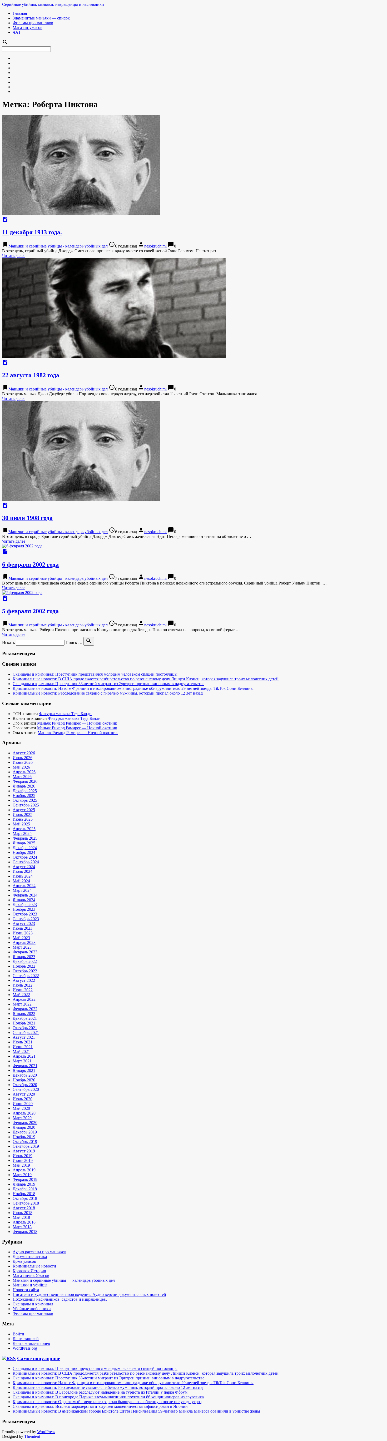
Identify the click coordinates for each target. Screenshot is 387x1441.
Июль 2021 (22, 1042)
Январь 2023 (24, 956)
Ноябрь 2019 (24, 1137)
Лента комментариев (31, 1343)
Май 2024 (21, 881)
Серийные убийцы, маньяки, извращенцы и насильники (53, 4)
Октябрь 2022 (25, 971)
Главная (20, 13)
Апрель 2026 (24, 772)
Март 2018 (22, 1227)
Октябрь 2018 (25, 1198)
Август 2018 (24, 1208)
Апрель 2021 (24, 1056)
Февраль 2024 (25, 895)
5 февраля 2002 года (30, 611)
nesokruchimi (155, 246)
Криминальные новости (34, 1266)
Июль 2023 (22, 928)
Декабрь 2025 (25, 791)
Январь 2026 (24, 786)
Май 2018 (21, 1217)
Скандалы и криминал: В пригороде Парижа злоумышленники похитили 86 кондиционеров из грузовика (108, 1397)
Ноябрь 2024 (24, 852)
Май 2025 (21, 824)
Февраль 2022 (25, 1009)
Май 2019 (21, 1165)
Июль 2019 (22, 1155)
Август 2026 (24, 753)
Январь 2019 (24, 1184)
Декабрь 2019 (25, 1132)
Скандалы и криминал (33, 1304)
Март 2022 (22, 1004)
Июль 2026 (22, 757)
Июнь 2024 (23, 876)
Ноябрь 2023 (24, 909)
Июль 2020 (22, 1099)
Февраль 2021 (25, 1065)
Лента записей (26, 1338)
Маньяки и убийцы (30, 1285)
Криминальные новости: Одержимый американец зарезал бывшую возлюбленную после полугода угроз (107, 1401)
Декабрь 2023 (25, 904)
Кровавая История (29, 1271)
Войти (18, 1334)
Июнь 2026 (23, 762)
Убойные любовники (32, 1308)
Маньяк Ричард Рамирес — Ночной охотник (77, 723)
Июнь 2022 (23, 990)
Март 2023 (22, 947)
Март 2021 (22, 1061)
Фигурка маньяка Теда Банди (65, 713)
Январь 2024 (24, 900)
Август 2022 (24, 980)
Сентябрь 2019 (26, 1146)
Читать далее (13, 255)
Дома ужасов (24, 1261)
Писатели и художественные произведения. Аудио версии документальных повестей (89, 1294)
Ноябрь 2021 (24, 1023)
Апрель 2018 (24, 1222)
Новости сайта (26, 1290)
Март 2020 (22, 1118)
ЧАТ (17, 32)
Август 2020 (24, 1094)
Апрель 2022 (24, 999)
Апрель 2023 (24, 942)
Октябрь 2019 (25, 1141)
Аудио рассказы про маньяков (39, 1252)
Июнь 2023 (23, 933)
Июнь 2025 (23, 819)
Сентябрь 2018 (26, 1203)
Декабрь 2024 (25, 847)
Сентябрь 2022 (26, 975)
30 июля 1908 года (27, 517)
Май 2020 (21, 1108)
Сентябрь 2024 (26, 862)
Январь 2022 (24, 1013)
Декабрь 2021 (25, 1018)
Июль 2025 (22, 814)
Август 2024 (24, 866)
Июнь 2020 (23, 1103)
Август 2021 (24, 1037)
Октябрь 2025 (25, 800)
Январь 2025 (24, 843)
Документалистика (30, 1256)
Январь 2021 (24, 1070)
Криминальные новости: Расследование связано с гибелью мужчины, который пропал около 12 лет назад (108, 693)
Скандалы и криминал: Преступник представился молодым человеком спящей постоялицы (95, 674)
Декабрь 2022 (25, 961)
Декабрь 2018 (25, 1189)
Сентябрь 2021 (26, 1032)
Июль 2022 (22, 985)
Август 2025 (24, 810)
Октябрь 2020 (25, 1084)
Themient (32, 1436)
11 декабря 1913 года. (32, 232)
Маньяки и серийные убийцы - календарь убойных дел (58, 246)
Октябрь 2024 (25, 857)
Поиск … (74, 642)
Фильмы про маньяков (33, 23)
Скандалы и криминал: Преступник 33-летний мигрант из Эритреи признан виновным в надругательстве (108, 683)
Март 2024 (22, 890)
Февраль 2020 (25, 1122)
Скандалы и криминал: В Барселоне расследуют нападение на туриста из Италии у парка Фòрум (100, 1392)
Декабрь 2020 (25, 1075)
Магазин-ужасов (27, 27)
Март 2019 (22, 1174)
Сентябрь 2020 (26, 1089)
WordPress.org (25, 1348)
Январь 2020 (24, 1127)
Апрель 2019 (24, 1170)
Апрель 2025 (24, 828)
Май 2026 (21, 767)
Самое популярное (38, 1358)
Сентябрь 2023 (26, 919)
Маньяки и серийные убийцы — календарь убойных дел (64, 1280)
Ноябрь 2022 (24, 966)
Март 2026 (22, 776)
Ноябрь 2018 (24, 1193)
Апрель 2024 (24, 885)
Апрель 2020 (24, 1113)
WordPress (46, 1431)
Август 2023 (24, 923)
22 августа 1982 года (30, 375)
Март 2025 (22, 833)
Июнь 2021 (23, 1046)
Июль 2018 (22, 1212)
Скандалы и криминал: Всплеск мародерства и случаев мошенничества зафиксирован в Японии (100, 1406)
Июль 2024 (22, 871)
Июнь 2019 (23, 1160)
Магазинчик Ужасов (31, 1275)
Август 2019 (24, 1151)
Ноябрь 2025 (24, 795)
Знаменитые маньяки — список (41, 18)
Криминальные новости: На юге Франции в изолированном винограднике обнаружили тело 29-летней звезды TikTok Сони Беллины (133, 688)
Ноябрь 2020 (24, 1080)
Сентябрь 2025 (26, 805)
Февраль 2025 (25, 838)
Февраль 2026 (25, 781)
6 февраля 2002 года (30, 564)
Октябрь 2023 (25, 914)
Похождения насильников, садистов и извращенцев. (60, 1299)
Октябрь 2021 (25, 1028)
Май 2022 (21, 994)
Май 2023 (21, 937)
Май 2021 (21, 1051)
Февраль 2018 (25, 1231)
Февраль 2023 (25, 952)
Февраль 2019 (25, 1179)
